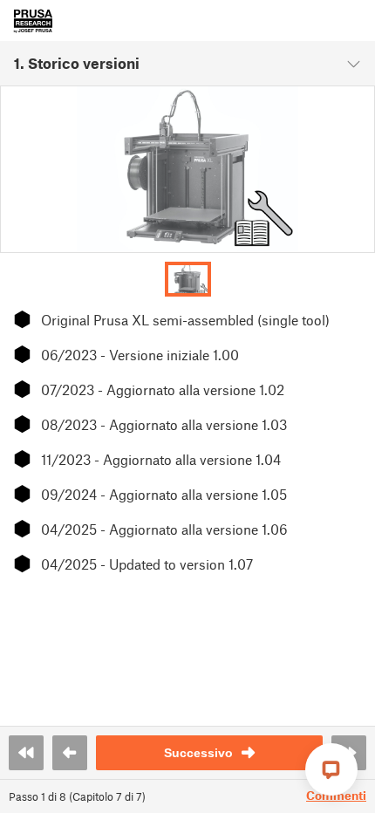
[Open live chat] (331, 769)
